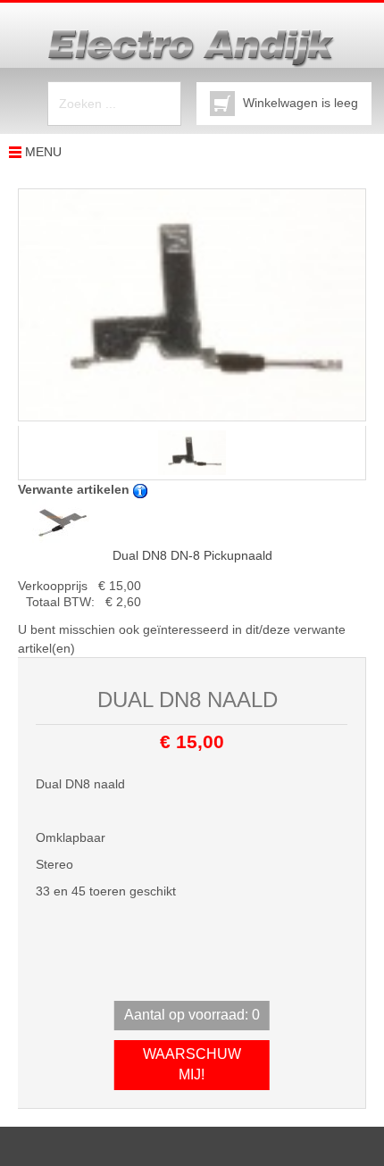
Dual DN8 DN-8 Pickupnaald (192, 555)
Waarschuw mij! (192, 1064)
